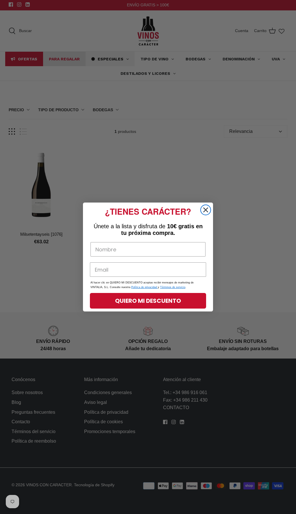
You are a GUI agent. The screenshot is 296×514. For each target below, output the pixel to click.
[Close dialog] (206, 210)
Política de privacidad (144, 287)
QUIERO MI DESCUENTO (148, 301)
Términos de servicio (172, 287)
